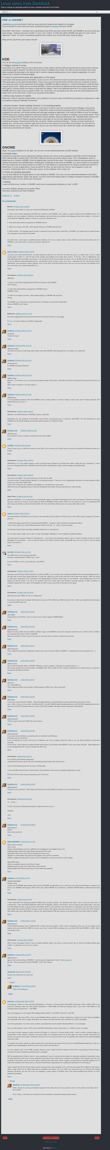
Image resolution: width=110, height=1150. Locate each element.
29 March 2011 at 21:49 (23, 375)
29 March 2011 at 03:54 (21, 206)
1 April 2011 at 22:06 (27, 716)
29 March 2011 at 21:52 (23, 394)
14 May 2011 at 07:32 (24, 899)
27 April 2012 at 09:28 (28, 986)
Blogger (54, 1148)
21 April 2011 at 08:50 (28, 825)
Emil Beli (10, 552)
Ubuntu (13, 151)
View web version (51, 1142)
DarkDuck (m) (12, 430)
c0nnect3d (11, 972)
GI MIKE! (10, 445)
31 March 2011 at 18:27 (25, 571)
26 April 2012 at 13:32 (23, 972)
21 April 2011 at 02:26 (24, 799)
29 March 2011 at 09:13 (25, 275)
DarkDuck (11, 331)
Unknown (10, 1001)
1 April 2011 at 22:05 (27, 697)
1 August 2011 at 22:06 (23, 955)
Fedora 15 (67, 960)
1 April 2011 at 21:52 (27, 612)
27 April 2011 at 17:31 (22, 878)
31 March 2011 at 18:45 (25, 592)
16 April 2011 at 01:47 (24, 756)
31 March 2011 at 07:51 (25, 460)
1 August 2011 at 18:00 (25, 940)
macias (10, 513)
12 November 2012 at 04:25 (24, 1001)
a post (13, 24)
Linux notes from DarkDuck (25, 3)
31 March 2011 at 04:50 (22, 445)
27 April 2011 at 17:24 (27, 841)
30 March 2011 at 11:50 (29, 430)
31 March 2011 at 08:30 (25, 475)
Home (51, 1137)
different (25, 989)
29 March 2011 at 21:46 (23, 360)
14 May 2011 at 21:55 (28, 921)
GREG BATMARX (13, 841)
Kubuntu (55, 26)
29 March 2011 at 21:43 (23, 331)
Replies (12, 982)
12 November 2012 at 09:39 (30, 1085)
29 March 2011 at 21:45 (23, 345)
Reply (9, 245)
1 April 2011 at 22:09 (27, 731)
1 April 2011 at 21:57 (27, 646)
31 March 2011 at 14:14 (21, 513)
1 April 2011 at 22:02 (27, 680)
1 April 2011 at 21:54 (27, 626)
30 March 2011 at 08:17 (25, 411)
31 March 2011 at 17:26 (22, 552)
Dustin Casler (12, 252)
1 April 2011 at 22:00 (27, 660)
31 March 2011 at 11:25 (24, 496)
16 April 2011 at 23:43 (28, 784)
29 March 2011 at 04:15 (26, 252)
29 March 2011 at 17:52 (24, 314)
